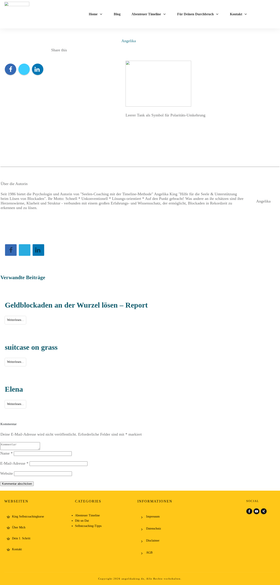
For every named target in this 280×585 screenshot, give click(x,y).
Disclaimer (152, 540)
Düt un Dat (82, 520)
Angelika (128, 41)
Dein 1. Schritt (21, 538)
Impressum (153, 516)
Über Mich (18, 527)
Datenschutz (153, 528)
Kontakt (17, 549)
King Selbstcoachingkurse (28, 516)
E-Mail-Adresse (14, 463)
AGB (149, 552)
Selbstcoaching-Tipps (88, 526)
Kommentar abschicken (17, 483)
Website (6, 473)
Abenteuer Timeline (87, 515)
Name (6, 453)
